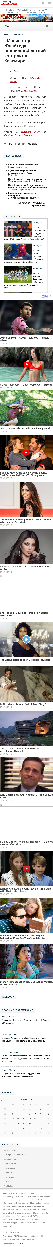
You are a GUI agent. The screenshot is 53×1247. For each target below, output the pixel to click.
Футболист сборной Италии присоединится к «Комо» (22, 171)
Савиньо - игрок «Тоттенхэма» (23, 164)
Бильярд (9, 1177)
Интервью (40, 10)
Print (9, 144)
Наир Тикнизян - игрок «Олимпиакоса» (27, 179)
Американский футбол (15, 1154)
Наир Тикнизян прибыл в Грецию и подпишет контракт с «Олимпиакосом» (27, 186)
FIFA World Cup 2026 (34, 12)
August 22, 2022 (29, 91)
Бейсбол (9, 1172)
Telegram (28, 135)
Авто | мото (10, 1150)
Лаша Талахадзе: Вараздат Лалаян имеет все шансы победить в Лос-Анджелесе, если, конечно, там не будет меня (27, 1059)
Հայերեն (32, 144)
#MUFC (13, 81)
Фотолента (24, 10)
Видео (10, 10)
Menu (8, 26)
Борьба (8, 1186)
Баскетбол (10, 1168)
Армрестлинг (11, 1159)
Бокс (7, 1181)
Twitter (18, 135)
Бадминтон (10, 1163)
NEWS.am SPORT (31, 132)
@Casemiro (35, 78)
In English (20, 144)
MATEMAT (19, 1244)
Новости (13, 12)
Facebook (9, 135)
